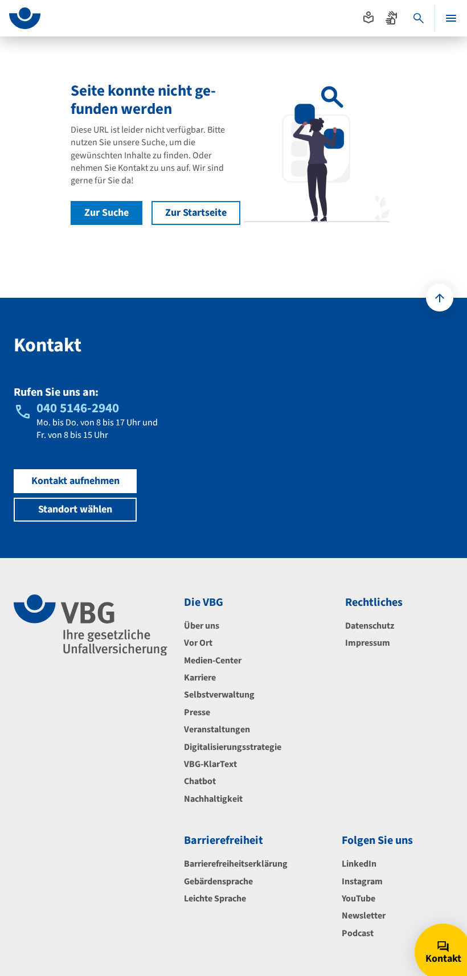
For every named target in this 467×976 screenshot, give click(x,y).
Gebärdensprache (218, 881)
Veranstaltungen (217, 729)
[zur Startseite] (24, 18)
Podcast (358, 933)
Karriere (200, 677)
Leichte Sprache (215, 898)
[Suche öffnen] (419, 18)
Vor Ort (198, 643)
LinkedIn (359, 864)
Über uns (201, 626)
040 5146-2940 (77, 408)
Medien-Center (212, 660)
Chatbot (200, 781)
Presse (197, 712)
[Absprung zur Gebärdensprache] (391, 17)
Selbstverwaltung (219, 694)
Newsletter (364, 915)
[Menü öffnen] (451, 18)
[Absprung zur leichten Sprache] (368, 17)
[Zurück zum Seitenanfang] (439, 297)
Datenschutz (369, 626)
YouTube (358, 898)
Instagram (362, 881)
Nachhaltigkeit (213, 799)
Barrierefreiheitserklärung (236, 864)
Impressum (367, 643)
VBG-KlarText (210, 764)
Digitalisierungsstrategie (232, 747)
